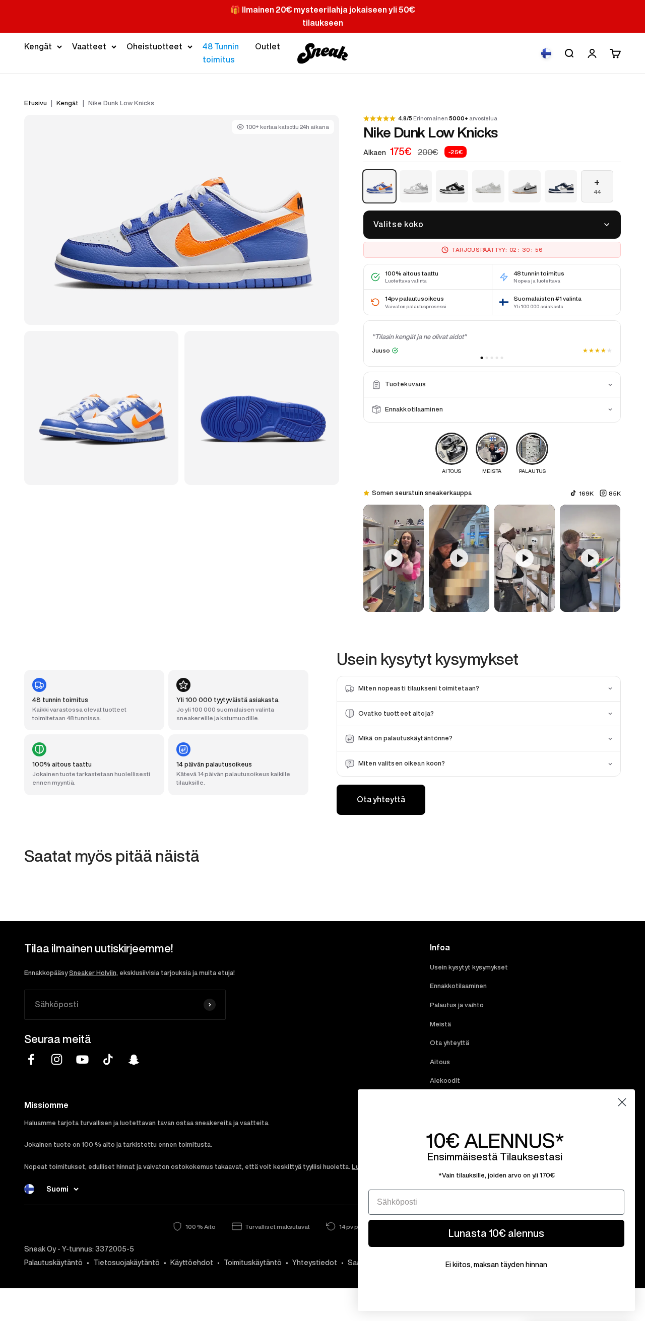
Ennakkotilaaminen (458, 986)
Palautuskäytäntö (53, 1262)
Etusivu (35, 103)
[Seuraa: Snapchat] (134, 1059)
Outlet (267, 46)
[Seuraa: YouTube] (82, 1059)
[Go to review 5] (502, 358)
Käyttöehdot (191, 1262)
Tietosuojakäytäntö (126, 1262)
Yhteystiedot (314, 1262)
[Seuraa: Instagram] (56, 1059)
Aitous (440, 1062)
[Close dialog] (622, 1102)
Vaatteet (89, 46)
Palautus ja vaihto (457, 1005)
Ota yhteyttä (381, 799)
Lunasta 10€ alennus (496, 1233)
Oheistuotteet (154, 46)
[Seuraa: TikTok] (108, 1059)
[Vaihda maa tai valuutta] (546, 53)
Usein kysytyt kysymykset (469, 967)
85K (615, 493)
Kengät (38, 46)
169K (586, 493)
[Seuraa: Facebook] (31, 1059)
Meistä (440, 1024)
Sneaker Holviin (92, 972)
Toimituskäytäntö (253, 1262)
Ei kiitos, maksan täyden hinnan (496, 1264)
